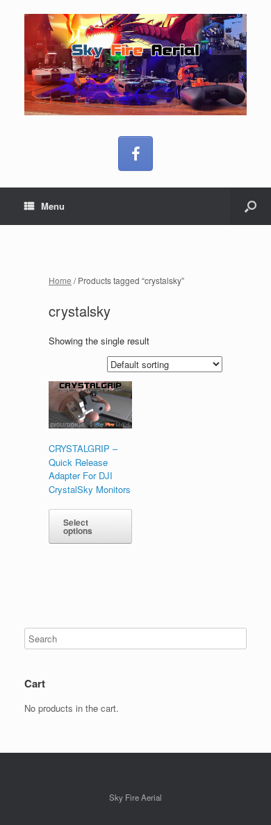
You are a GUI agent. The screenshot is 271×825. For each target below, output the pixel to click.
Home (60, 280)
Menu (53, 205)
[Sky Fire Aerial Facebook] (135, 153)
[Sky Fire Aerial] (135, 64)
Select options (77, 526)
